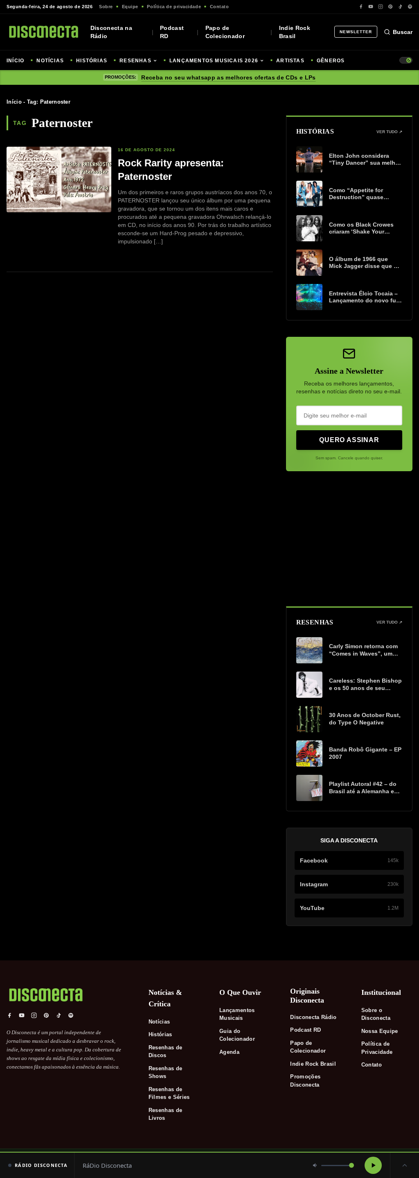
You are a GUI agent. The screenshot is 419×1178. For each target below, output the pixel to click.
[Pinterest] (390, 6)
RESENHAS (135, 61)
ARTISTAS (290, 61)
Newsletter (356, 32)
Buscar (402, 32)
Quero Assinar (349, 439)
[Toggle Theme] (405, 60)
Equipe (130, 6)
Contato (219, 6)
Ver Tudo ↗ (389, 131)
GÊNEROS (331, 61)
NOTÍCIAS (50, 61)
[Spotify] (410, 6)
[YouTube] (370, 6)
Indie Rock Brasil (295, 32)
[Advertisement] (349, 539)
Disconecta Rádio (313, 1017)
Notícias (159, 1022)
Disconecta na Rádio (111, 32)
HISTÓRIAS (91, 61)
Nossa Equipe (379, 1031)
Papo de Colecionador (225, 32)
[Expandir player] (405, 1165)
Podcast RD (172, 32)
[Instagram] (380, 6)
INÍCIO (15, 61)
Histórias (160, 1034)
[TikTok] (400, 6)
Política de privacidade (174, 6)
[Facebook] (360, 6)
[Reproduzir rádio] (373, 1165)
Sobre (106, 6)
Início (14, 102)
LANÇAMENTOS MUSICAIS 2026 (213, 61)
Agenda (229, 1052)
